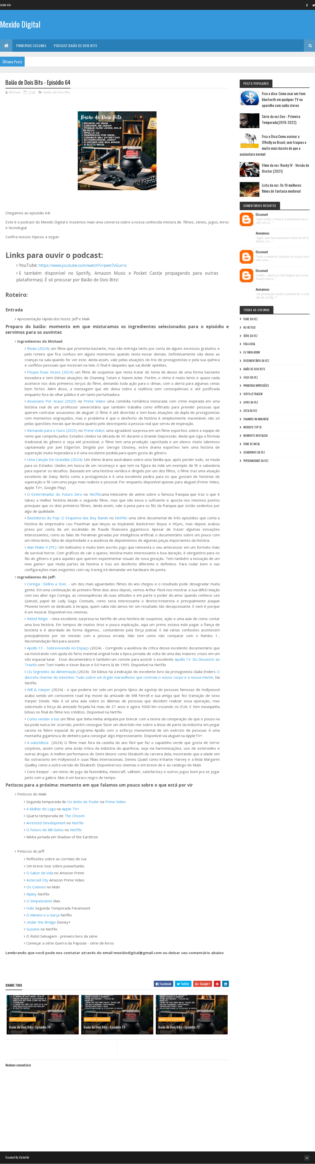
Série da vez (250, 336)
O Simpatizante (39, 900)
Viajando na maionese (256, 419)
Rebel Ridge (37, 618)
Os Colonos (36, 886)
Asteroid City (37, 879)
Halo (30, 908)
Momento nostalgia (255, 436)
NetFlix (95, 494)
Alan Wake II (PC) (42, 547)
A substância (38, 742)
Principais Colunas (31, 45)
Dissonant (262, 215)
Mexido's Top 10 (252, 427)
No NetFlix (249, 327)
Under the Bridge (41, 922)
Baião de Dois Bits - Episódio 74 (29, 1026)
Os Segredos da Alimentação (52, 671)
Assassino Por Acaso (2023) (52, 401)
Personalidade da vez (255, 461)
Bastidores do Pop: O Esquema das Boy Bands (68, 517)
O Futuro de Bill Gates (45, 829)
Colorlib (24, 1157)
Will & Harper (38, 689)
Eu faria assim (251, 352)
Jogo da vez (250, 377)
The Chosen (74, 815)
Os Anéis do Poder (83, 801)
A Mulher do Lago (41, 808)
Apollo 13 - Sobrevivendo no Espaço (58, 647)
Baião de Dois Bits (56, 92)
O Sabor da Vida (39, 872)
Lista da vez (250, 411)
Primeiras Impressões (256, 386)
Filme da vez (250, 319)
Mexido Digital (20, 24)
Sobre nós (5, 5)
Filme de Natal (251, 444)
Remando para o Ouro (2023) (52, 430)
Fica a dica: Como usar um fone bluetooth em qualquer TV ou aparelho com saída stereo (284, 99)
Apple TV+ (70, 808)
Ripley (32, 894)
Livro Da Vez (250, 402)
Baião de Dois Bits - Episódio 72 (179, 1026)
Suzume (33, 929)
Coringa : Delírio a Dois (46, 583)
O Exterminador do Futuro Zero (54, 494)
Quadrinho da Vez (254, 452)
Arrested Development (46, 822)
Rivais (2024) (38, 348)
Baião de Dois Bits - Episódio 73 (104, 1026)
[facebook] (307, 5)
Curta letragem (253, 394)
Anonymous (262, 233)
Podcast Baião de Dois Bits (75, 45)
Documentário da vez (256, 361)
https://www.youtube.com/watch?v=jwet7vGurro (83, 265)
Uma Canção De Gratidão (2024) (54, 459)
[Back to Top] (307, 1158)
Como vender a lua (43, 718)
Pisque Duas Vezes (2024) (50, 372)
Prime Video (94, 401)
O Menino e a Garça (43, 914)
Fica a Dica (249, 344)
